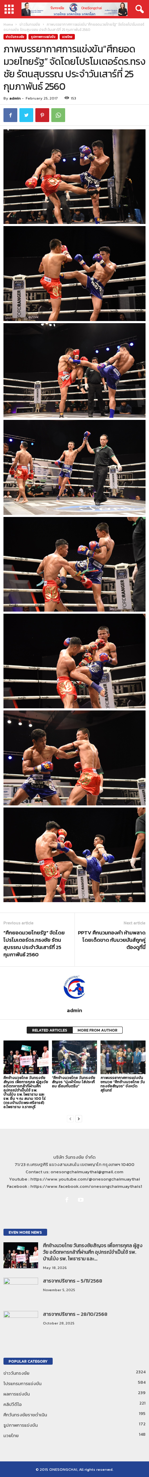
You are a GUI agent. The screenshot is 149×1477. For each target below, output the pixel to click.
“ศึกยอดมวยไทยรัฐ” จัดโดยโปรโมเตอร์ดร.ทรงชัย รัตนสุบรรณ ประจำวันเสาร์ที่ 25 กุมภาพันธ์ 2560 (34, 943)
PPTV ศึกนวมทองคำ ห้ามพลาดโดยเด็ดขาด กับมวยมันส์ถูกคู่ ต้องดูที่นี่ (112, 940)
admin (15, 98)
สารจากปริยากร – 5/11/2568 (72, 1281)
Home (8, 24)
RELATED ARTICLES (49, 1030)
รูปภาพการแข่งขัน (43, 36)
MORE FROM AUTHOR (97, 1030)
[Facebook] (68, 1200)
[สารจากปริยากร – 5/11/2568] (20, 1291)
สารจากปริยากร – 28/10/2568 (75, 1314)
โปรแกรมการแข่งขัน (22, 1383)
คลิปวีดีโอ (12, 1404)
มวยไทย (67, 36)
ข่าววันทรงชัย (29, 24)
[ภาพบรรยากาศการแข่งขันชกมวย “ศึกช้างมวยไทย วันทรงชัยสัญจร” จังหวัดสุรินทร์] (123, 1057)
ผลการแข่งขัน (16, 1394)
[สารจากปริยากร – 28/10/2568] (20, 1324)
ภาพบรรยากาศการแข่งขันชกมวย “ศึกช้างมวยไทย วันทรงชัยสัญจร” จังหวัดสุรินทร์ (122, 1084)
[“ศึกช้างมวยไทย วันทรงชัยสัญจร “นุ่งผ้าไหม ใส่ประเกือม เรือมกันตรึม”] (74, 1057)
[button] (138, 9)
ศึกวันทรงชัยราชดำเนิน (25, 1414)
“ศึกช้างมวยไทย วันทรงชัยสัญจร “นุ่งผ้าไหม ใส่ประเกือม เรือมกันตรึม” (73, 1082)
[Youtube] (81, 1200)
